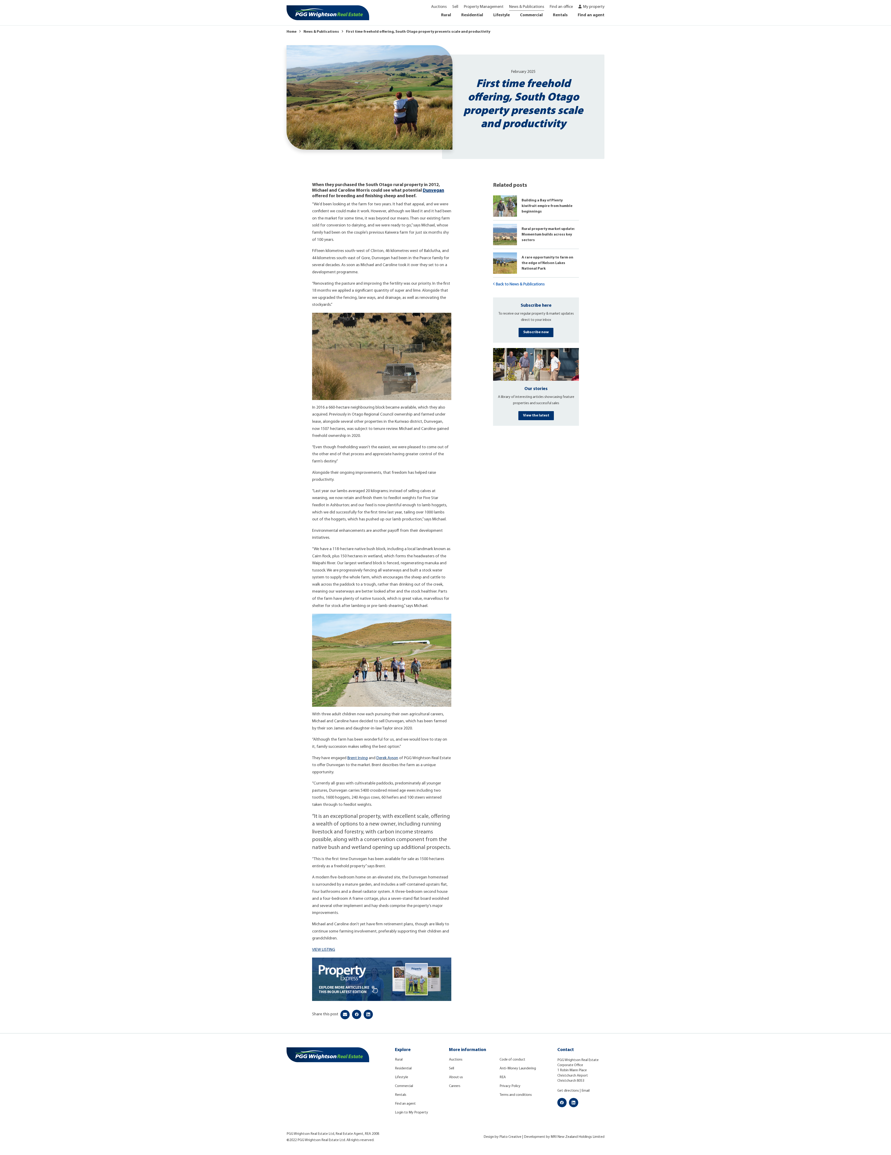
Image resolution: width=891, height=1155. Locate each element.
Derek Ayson (387, 758)
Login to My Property (411, 1112)
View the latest (536, 415)
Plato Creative (510, 1137)
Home (292, 32)
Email (585, 1091)
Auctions (439, 7)
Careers (454, 1086)
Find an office (561, 7)
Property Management (484, 7)
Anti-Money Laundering (518, 1068)
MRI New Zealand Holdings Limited (577, 1137)
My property (593, 7)
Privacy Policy (510, 1086)
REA (503, 1077)
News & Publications (526, 7)
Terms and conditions (516, 1095)
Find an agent (591, 15)
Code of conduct (512, 1059)
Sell (455, 7)
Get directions (568, 1091)
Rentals (560, 15)
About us (456, 1077)
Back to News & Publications (520, 284)
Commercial (531, 15)
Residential (472, 15)
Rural (446, 15)
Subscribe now (536, 332)
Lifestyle (501, 15)
